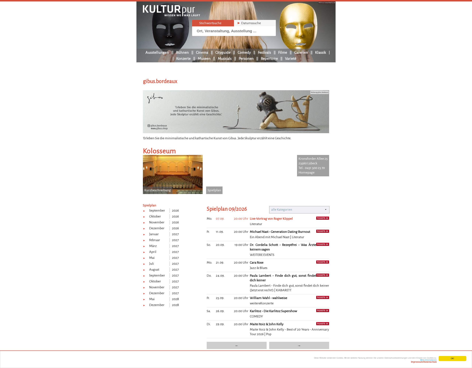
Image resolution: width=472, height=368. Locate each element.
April (152, 252)
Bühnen (182, 52)
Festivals (264, 52)
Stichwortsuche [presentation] (208, 23)
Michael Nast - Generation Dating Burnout (280, 232)
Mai (152, 258)
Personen (246, 58)
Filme (282, 52)
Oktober (155, 216)
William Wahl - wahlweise (268, 298)
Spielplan (214, 190)
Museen (204, 58)
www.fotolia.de (330, 3)
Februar (154, 240)
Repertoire (269, 58)
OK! (452, 358)
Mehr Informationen (424, 360)
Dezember (156, 228)
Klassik (320, 52)
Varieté (290, 58)
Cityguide (222, 52)
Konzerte (183, 58)
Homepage (307, 172)
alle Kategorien (281, 209)
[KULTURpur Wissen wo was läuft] (171, 15)
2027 (175, 234)
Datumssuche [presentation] (249, 23)
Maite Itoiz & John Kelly (267, 324)
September (157, 210)
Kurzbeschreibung (157, 190)
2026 (175, 210)
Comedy (244, 52)
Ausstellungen (157, 52)
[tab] (213, 23)
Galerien (301, 52)
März (153, 246)
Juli (151, 263)
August (154, 269)
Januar (154, 234)
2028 (175, 299)
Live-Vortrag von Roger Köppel (271, 218)
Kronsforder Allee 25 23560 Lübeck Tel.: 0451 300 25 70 (313, 163)
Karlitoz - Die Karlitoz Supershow (273, 311)
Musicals (225, 58)
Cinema (202, 52)
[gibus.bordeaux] (236, 132)
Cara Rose (256, 262)
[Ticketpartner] (322, 218)
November (156, 222)
